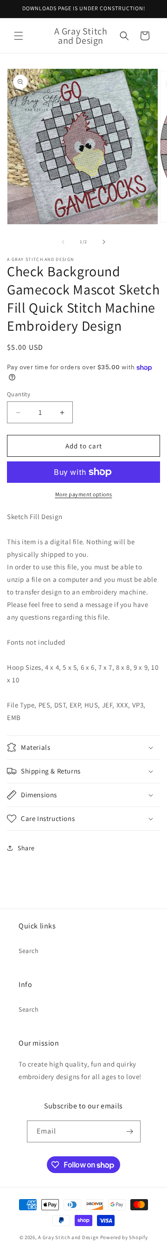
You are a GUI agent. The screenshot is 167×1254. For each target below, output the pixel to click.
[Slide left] (63, 242)
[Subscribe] (130, 1131)
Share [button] (26, 848)
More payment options (83, 494)
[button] (18, 36)
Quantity (18, 394)
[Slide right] (104, 242)
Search (29, 951)
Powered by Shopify (124, 1237)
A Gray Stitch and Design (68, 1237)
